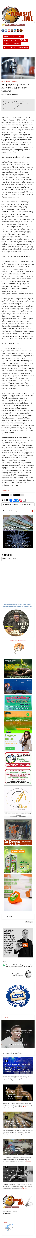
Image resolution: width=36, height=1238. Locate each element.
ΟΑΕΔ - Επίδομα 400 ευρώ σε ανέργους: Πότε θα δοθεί (17, 528)
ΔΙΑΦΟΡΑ (16, 43)
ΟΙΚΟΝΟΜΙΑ (14, 81)
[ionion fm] (21, 31)
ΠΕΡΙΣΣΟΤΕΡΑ (9, 47)
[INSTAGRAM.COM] (12, 31)
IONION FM (23, 40)
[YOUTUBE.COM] (9, 31)
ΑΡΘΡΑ (7, 43)
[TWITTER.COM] (6, 31)
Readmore (18, 1040)
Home (6, 37)
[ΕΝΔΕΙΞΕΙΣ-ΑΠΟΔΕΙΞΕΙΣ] (18, 31)
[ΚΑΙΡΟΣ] (15, 31)
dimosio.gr (5, 490)
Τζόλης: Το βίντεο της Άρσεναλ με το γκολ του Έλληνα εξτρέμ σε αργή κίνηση (18, 1032)
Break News (8, 81)
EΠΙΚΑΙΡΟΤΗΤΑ (17, 37)
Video (5, 1017)
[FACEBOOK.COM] (2, 31)
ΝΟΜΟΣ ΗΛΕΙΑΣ (10, 40)
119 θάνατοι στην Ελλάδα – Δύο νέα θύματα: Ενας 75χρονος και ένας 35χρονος (18, 545)
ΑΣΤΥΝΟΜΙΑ (23, 47)
